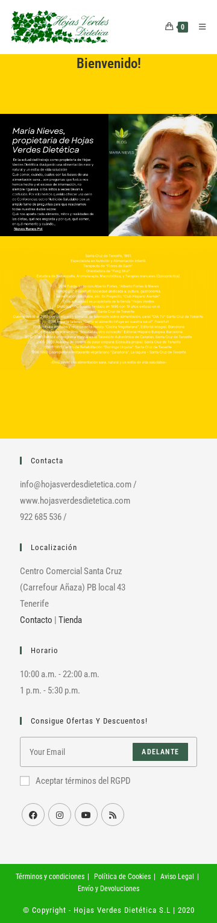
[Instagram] (59, 814)
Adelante (160, 752)
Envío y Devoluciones (108, 888)
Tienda (70, 620)
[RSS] (112, 814)
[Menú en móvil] (198, 26)
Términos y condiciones (50, 876)
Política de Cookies (122, 876)
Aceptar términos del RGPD (83, 780)
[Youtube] (86, 814)
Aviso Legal (177, 876)
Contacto (36, 620)
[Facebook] (33, 814)
